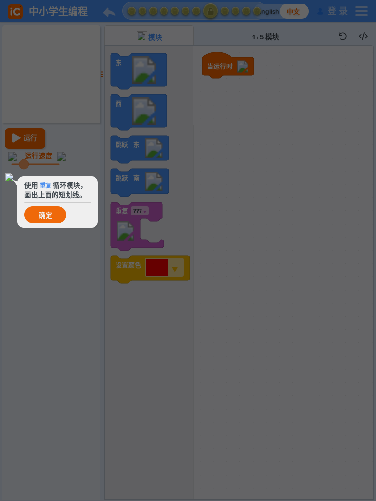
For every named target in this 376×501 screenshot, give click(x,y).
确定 (45, 215)
